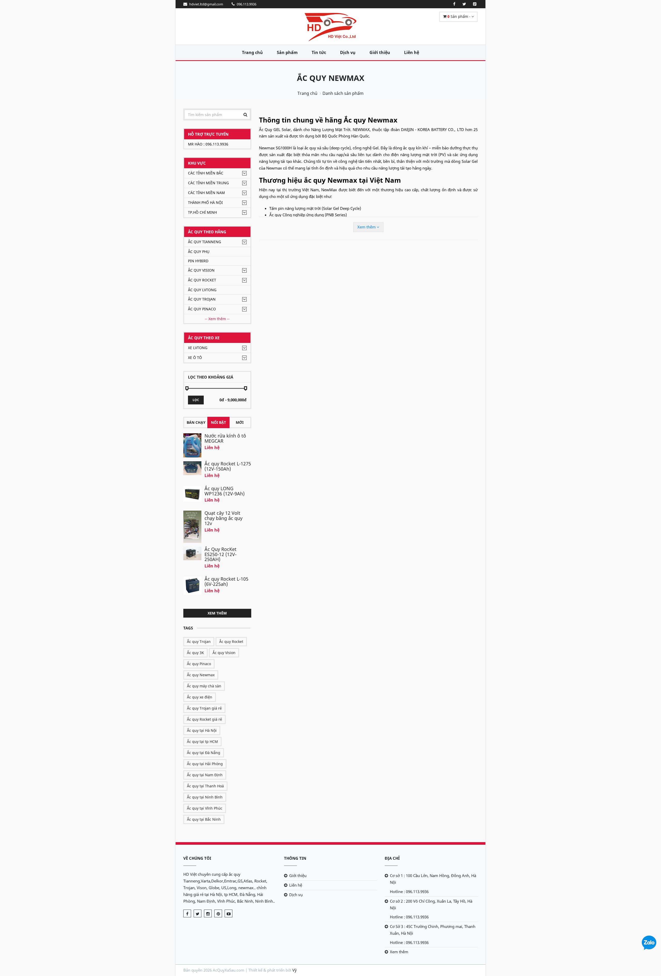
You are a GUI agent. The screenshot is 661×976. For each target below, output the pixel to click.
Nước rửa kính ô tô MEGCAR (225, 438)
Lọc (196, 400)
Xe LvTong (197, 348)
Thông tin (295, 858)
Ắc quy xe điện (199, 697)
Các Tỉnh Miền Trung (208, 183)
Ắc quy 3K (195, 652)
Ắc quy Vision (201, 270)
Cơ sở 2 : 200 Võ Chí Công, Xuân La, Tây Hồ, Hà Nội (431, 904)
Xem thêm (217, 613)
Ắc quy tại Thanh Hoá (205, 785)
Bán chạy (196, 422)
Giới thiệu (379, 52)
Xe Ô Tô (195, 357)
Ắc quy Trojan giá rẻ (204, 708)
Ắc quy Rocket (202, 280)
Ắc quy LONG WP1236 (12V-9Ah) (224, 491)
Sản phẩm (287, 52)
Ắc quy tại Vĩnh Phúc (204, 808)
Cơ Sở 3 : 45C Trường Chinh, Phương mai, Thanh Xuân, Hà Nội (432, 930)
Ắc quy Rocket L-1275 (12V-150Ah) (227, 466)
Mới (239, 422)
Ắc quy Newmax (201, 674)
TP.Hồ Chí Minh (202, 212)
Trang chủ (252, 52)
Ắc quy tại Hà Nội (202, 730)
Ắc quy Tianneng (204, 242)
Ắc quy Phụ (198, 251)
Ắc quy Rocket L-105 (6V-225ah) (226, 581)
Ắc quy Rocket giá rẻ (204, 719)
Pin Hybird (198, 261)
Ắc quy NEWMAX (330, 78)
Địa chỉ (392, 858)
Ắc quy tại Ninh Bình (205, 797)
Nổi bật (218, 422)
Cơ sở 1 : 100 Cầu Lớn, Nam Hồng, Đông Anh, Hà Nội (433, 879)
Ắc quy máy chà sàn (204, 685)
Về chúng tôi (197, 858)
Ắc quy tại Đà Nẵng (203, 752)
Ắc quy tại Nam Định (205, 774)
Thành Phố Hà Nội (205, 202)
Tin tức (319, 52)
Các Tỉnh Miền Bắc (205, 173)
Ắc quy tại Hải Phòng (205, 763)
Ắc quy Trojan (202, 299)
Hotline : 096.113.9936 (409, 891)
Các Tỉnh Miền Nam (206, 193)
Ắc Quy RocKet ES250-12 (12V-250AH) (220, 554)
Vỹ (294, 970)
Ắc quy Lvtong (202, 290)
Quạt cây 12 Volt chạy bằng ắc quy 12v (223, 518)
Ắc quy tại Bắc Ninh (204, 819)
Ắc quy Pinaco (202, 309)
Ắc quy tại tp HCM (202, 741)
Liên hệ (411, 52)
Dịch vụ (348, 52)
